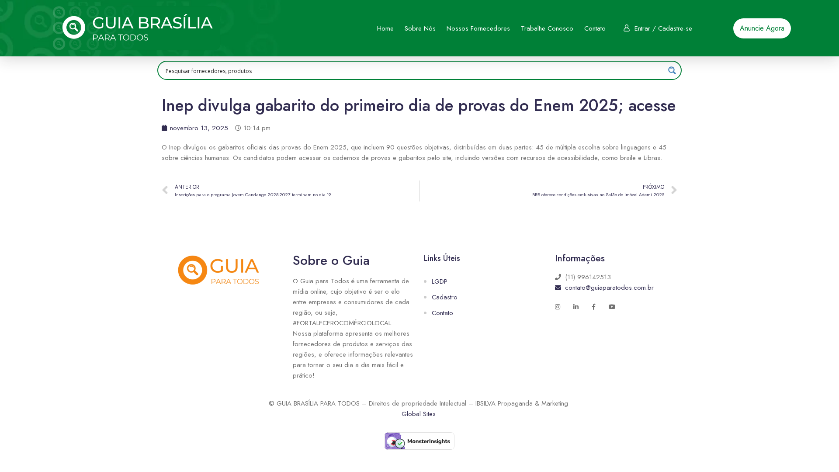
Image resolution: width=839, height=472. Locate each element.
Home (385, 28)
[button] (762, 28)
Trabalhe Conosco (547, 28)
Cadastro (445, 297)
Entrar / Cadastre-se (663, 28)
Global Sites (419, 414)
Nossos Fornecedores (478, 28)
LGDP (439, 281)
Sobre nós (420, 28)
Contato (595, 28)
